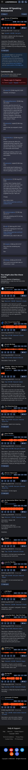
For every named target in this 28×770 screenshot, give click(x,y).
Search (24, 14)
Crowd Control (9, 288)
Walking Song (9, 648)
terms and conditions (16, 63)
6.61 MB (10, 628)
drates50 (8, 564)
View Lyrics (5, 50)
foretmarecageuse (10, 212)
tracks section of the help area (15, 65)
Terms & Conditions (8, 737)
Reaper (7, 538)
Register (16, 82)
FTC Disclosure (19, 739)
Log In (10, 82)
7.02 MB (10, 551)
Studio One (5, 421)
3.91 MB (10, 357)
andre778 (7, 90)
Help (4, 731)
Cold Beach (8, 591)
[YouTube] (11, 750)
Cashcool (8, 540)
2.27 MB (12, 687)
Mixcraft (20, 357)
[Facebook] (6, 750)
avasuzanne (9, 20)
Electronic (7, 301)
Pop (6, 419)
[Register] (22, 2)
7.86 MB (13, 301)
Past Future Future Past (12, 322)
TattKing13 (9, 474)
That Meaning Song (11, 406)
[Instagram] (17, 754)
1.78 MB (13, 517)
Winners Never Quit (11, 473)
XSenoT (8, 324)
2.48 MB (10, 712)
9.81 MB (10, 382)
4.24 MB (13, 661)
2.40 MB (12, 33)
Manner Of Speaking (11, 18)
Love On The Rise (10, 562)
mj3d (6, 226)
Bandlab (24, 517)
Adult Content (17, 712)
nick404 (8, 593)
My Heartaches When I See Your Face (15, 501)
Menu (4, 14)
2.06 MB (13, 604)
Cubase (21, 382)
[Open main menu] (2, 2)
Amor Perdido (9, 433)
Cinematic (7, 661)
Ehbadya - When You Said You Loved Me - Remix (14, 367)
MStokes (7, 260)
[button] (25, 2)
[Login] (19, 2)
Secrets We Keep (10, 344)
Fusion (6, 448)
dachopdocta (8, 179)
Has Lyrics (18, 33)
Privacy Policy (19, 737)
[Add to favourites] (11, 28)
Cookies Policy (9, 739)
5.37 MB (10, 335)
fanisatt (8, 617)
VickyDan (7, 244)
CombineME (9, 289)
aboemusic (9, 408)
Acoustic (7, 33)
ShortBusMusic (9, 137)
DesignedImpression (10, 101)
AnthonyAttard (10, 435)
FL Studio (24, 301)
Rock (6, 486)
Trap (6, 335)
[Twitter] (22, 750)
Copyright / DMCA (14, 733)
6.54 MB (10, 419)
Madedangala (10, 699)
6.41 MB (11, 448)
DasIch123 (9, 370)
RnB (6, 357)
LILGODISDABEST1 (11, 504)
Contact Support (19, 731)
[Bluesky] (17, 750)
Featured (18, 301)
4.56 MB (10, 575)
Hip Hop (7, 687)
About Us (9, 731)
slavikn (8, 675)
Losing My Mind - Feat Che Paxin (15, 615)
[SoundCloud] (12, 754)
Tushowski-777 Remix (11, 697)
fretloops (8, 649)
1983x (7, 346)
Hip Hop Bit (8, 673)
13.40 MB (10, 486)
